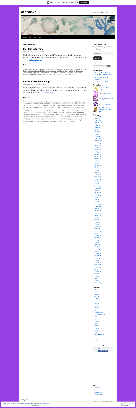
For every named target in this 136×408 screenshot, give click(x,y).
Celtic (31, 105)
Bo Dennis (54, 103)
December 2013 (98, 230)
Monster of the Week (33, 112)
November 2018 (98, 154)
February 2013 (97, 248)
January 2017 (97, 176)
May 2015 (96, 201)
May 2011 (96, 276)
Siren (30, 116)
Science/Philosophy (57, 69)
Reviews (52, 72)
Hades (55, 107)
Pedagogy (96, 325)
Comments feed (98, 392)
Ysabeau (61, 121)
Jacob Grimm (53, 109)
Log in (96, 389)
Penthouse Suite (37, 114)
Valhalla (75, 120)
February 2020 (97, 147)
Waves (66, 74)
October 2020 (97, 143)
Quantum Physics (44, 72)
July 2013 (96, 239)
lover (53, 111)
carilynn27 (28, 11)
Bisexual (41, 103)
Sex (86, 114)
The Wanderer (75, 118)
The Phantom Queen (34, 118)
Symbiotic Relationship (29, 74)
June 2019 (96, 152)
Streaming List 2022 (99, 79)
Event (95, 300)
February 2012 (97, 262)
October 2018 (97, 156)
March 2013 (97, 246)
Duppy (54, 105)
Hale (58, 107)
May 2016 (96, 183)
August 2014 (97, 215)
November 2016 (98, 179)
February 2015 (97, 205)
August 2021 (97, 131)
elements (63, 105)
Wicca (95, 339)
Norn (70, 112)
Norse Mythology (77, 112)
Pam (24, 114)
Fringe (45, 71)
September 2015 (98, 194)
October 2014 (97, 212)
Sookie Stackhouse (38, 116)
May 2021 (96, 133)
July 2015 (96, 197)
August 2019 (97, 151)
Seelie (77, 114)
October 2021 (97, 129)
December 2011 (98, 266)
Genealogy (97, 307)
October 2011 (97, 269)
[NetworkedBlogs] (103, 348)
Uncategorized (97, 337)
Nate (60, 112)
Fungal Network (51, 71)
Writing (96, 341)
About (30, 37)
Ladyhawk (80, 109)
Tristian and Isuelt (41, 120)
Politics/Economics (98, 328)
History (96, 311)
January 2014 (97, 228)
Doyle (50, 105)
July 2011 (96, 275)
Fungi (58, 71)
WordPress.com (98, 394)
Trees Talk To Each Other (49, 74)
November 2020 (98, 142)
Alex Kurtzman (79, 69)
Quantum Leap (35, 72)
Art (95, 289)
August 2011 (97, 273)
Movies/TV (48, 69)
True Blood (49, 120)
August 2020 (97, 145)
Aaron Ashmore (67, 102)
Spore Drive (58, 72)
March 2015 (97, 203)
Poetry (96, 327)
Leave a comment (78, 74)
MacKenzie (66, 111)
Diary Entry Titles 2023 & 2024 (102, 72)
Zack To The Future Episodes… (106, 99)
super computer (78, 72)
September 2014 (98, 214)
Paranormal (29, 114)
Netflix (63, 112)
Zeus (65, 121)
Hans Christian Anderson (67, 107)
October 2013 (97, 233)
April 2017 (97, 172)
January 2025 (97, 117)
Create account (97, 387)
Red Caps (63, 114)
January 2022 (97, 127)
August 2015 (97, 196)
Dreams (96, 294)
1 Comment (71, 121)
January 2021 (97, 138)
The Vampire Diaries (65, 118)
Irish (48, 109)
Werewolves (45, 121)
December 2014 (98, 208)
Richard (68, 114)
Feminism (96, 303)
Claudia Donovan (38, 105)
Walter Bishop (60, 74)
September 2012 (98, 253)
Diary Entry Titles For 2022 (101, 78)
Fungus (62, 71)
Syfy (58, 116)
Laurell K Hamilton (28, 111)
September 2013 (98, 235)
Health (96, 309)
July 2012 (96, 257)
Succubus (53, 116)
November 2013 (98, 231)
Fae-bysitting (76, 105)
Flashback (96, 305)
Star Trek (64, 72)
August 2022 (97, 124)
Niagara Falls (107, 93)
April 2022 (97, 126)
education (96, 296)
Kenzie (70, 109)
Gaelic (25, 107)
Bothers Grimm (61, 103)
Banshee (35, 103)
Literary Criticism (98, 312)
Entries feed (97, 391)
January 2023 (97, 120)
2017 (69, 69)
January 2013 (97, 249)
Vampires (25, 121)
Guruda (51, 107)
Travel (95, 336)
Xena (70, 74)
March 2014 (97, 224)
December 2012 (98, 251)
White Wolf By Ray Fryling (101, 81)
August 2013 (97, 237)
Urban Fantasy (68, 120)
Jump (66, 71)
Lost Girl (49, 111)
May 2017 (96, 170)
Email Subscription (99, 44)
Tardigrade (39, 74)
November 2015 (98, 192)
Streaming (70, 72)
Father (82, 105)
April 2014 (97, 223)
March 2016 (97, 185)
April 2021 (97, 135)
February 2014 (97, 226)
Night (67, 112)
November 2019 (98, 149)
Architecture (37, 37)
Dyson (58, 105)
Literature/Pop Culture (39, 69)
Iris (45, 109)
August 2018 (97, 160)
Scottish (73, 114)
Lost (95, 316)
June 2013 (96, 240)
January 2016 (97, 188)
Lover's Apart (59, 111)
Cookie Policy (35, 405)
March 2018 (97, 161)
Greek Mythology (43, 107)
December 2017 (98, 163)
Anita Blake (79, 102)
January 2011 (97, 282)
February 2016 (97, 187)
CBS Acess (31, 71)
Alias (84, 69)
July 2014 (96, 217)
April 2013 (97, 244)
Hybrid (38, 109)
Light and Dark (43, 111)
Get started (84, 2)
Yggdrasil (55, 121)
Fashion (96, 302)
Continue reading (35, 60)
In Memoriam (106, 104)
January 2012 (97, 264)
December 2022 (98, 122)
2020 (72, 69)
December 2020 (98, 140)
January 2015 (97, 206)
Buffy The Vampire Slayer (78, 103)
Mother (41, 112)
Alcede (74, 102)
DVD (41, 71)
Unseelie (61, 120)
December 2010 (98, 284)
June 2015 (96, 199)
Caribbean (26, 105)
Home (25, 37)
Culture (31, 102)
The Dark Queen (68, 116)
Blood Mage (47, 103)
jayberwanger (102, 98)
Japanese (60, 109)
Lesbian (36, 111)
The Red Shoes (45, 118)
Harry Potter (78, 107)
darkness (45, 105)
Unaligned (56, 120)
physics (76, 71)
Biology (31, 69)
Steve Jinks (47, 116)
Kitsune (75, 109)
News (95, 323)
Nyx (83, 112)
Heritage (29, 109)
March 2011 (97, 280)
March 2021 (97, 136)
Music (95, 319)
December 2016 (98, 178)
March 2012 (97, 260)
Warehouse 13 (38, 121)
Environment (97, 298)
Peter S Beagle (55, 114)
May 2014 (96, 221)
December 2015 (98, 190)
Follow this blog (103, 350)
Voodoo (31, 121)
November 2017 (98, 165)
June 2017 (96, 169)
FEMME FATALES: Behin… (106, 108)
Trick (34, 120)
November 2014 (98, 210)
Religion (96, 332)
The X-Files (30, 120)
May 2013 (96, 242)
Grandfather (35, 107)
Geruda (29, 107)
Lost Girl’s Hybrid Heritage (36, 81)
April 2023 (97, 118)
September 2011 (98, 271)
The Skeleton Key (54, 118)
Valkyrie (80, 120)
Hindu (34, 109)
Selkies (82, 114)
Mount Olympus (47, 112)
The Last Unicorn (78, 116)
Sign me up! (97, 58)
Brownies (68, 103)
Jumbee (65, 109)
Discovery (37, 71)
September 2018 (98, 158)
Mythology (54, 102)
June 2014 (96, 219)
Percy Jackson (47, 114)
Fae (71, 105)
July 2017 (96, 167)
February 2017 (97, 174)
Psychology (97, 330)
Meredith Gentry (74, 111)
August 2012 (97, 255)
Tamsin (61, 116)
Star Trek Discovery (33, 48)
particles (71, 71)
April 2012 (97, 258)
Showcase (26, 116)
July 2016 (96, 181)
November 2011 (98, 267)
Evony (68, 105)
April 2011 (97, 278)
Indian (42, 109)
